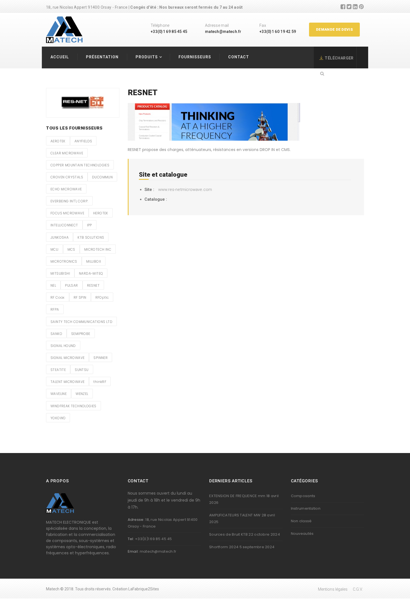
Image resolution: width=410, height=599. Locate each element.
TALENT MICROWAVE (67, 381)
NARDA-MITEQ (91, 273)
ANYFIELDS (83, 141)
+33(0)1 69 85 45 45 (169, 31)
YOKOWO (58, 418)
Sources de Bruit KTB (228, 534)
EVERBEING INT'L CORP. (69, 201)
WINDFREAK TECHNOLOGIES (73, 406)
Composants (303, 496)
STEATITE (58, 369)
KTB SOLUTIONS (91, 237)
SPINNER (100, 357)
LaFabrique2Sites (143, 589)
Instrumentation (306, 508)
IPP (89, 225)
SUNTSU (81, 369)
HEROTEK (100, 213)
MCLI (54, 249)
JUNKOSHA (59, 237)
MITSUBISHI (60, 273)
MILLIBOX (93, 261)
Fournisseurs (195, 57)
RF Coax (57, 297)
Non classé (301, 521)
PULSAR (71, 285)
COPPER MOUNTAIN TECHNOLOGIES (79, 165)
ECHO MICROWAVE (66, 189)
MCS (71, 249)
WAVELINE (58, 393)
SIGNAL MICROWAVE (67, 357)
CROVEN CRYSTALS (66, 177)
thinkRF (99, 381)
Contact (238, 57)
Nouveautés (302, 533)
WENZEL (82, 393)
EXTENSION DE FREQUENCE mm (237, 496)
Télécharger (339, 58)
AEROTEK (58, 141)
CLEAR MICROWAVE (66, 153)
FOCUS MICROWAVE (67, 213)
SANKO (56, 333)
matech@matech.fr (223, 31)
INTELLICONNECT (64, 225)
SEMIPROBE (80, 333)
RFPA (54, 309)
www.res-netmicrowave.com (185, 189)
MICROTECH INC (97, 249)
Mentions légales (333, 589)
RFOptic (102, 297)
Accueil (59, 57)
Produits (147, 57)
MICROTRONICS (63, 261)
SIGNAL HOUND (63, 345)
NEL (53, 285)
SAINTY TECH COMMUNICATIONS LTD (81, 321)
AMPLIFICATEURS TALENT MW (235, 515)
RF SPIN (80, 297)
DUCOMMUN (102, 177)
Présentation (102, 57)
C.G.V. (358, 589)
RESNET (93, 285)
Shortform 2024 (223, 547)
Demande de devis (334, 29)
